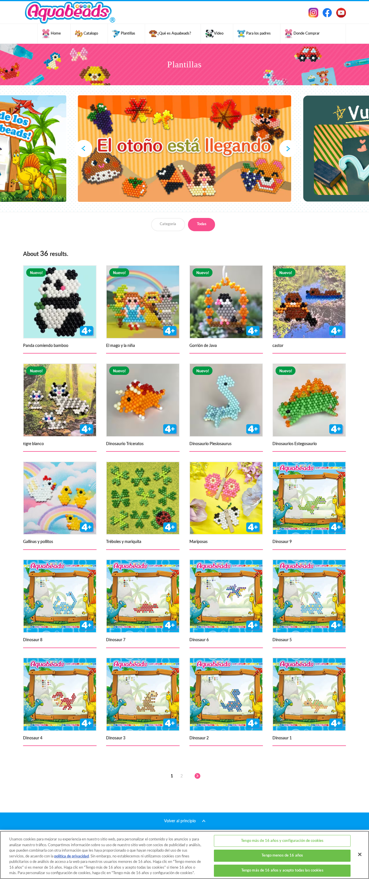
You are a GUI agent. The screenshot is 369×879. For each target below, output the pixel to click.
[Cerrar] (359, 854)
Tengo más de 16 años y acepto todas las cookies (282, 870)
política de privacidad (71, 856)
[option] (184, 148)
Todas (201, 224)
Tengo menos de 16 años (282, 855)
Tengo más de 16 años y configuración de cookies (282, 841)
